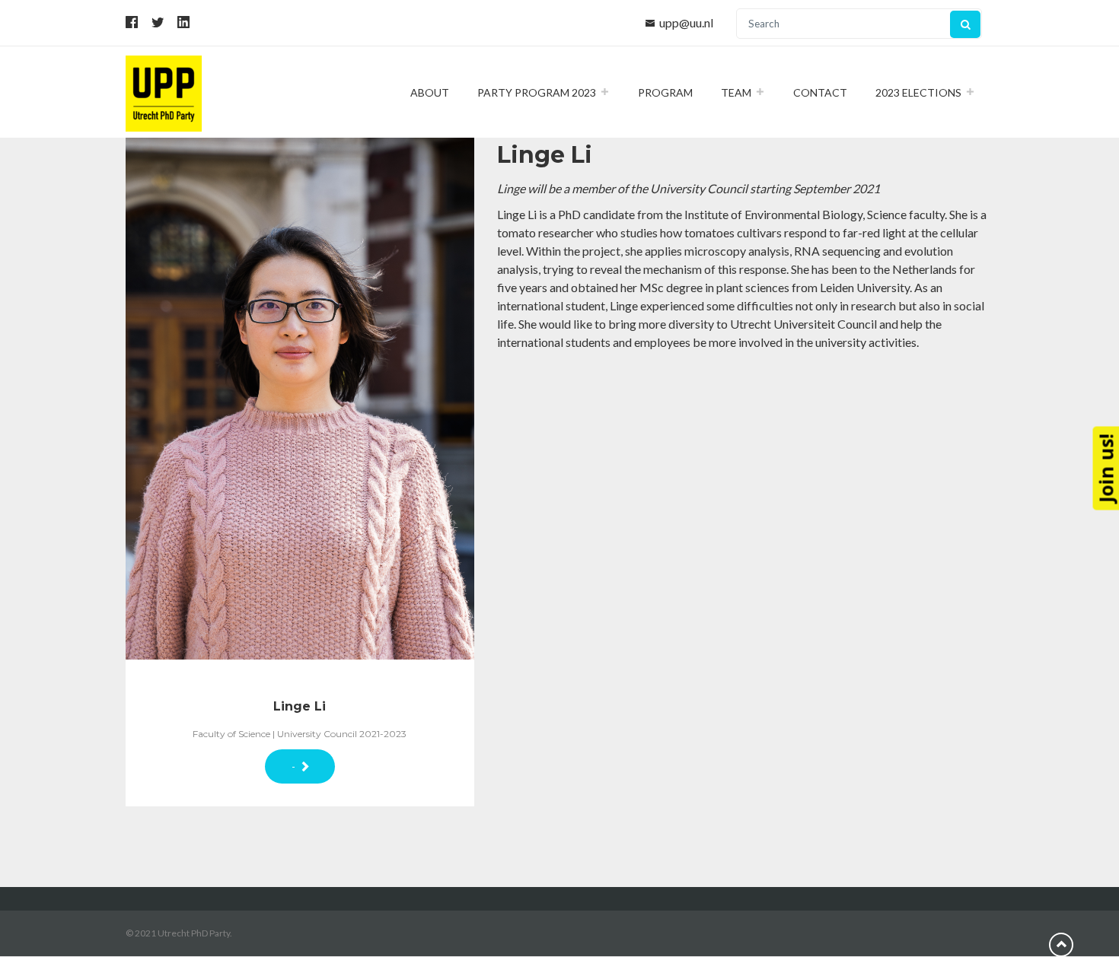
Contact (820, 92)
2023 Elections (918, 92)
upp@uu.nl (686, 22)
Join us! (1105, 468)
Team (736, 92)
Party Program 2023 (536, 92)
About (429, 92)
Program (665, 92)
